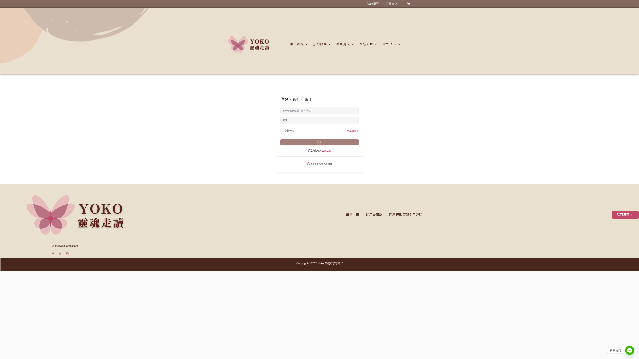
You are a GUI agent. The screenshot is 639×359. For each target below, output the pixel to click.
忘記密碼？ (353, 130)
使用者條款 (374, 215)
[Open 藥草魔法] (352, 44)
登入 (319, 142)
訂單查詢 (392, 3)
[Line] (629, 350)
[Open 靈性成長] (399, 44)
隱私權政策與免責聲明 (405, 215)
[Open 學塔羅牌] (375, 44)
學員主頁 (352, 215)
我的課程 (373, 3)
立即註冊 (326, 150)
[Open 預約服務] (329, 44)
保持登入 (289, 130)
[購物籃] (408, 4)
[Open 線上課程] (306, 44)
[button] (319, 164)
